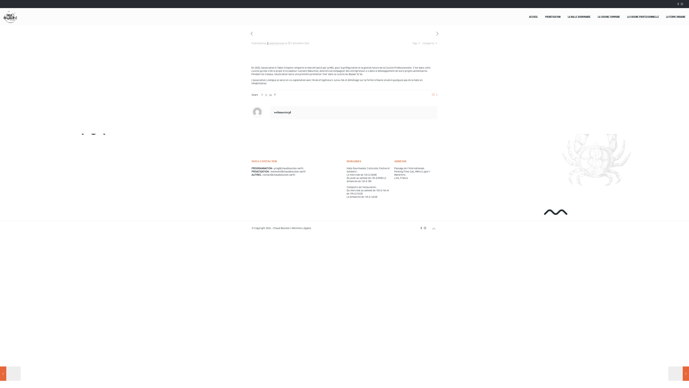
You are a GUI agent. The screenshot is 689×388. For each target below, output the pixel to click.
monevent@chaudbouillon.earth (288, 171)
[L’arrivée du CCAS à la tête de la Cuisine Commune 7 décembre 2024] (10, 373)
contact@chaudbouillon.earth (279, 174)
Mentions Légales (301, 228)
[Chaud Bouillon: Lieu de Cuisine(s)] (10, 16)
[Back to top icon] (433, 228)
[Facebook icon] (678, 4)
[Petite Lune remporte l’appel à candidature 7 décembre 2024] (678, 373)
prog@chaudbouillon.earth (288, 168)
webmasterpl (276, 43)
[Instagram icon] (682, 4)
